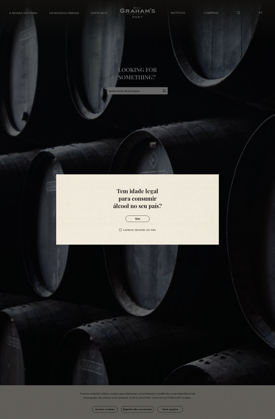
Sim (137, 219)
